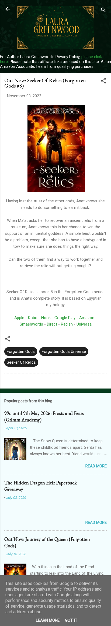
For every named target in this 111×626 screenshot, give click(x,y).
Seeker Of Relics (21, 362)
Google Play (64, 317)
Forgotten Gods (21, 351)
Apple (19, 317)
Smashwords (31, 324)
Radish (67, 324)
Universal (84, 324)
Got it (71, 620)
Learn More (48, 620)
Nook (46, 317)
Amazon (86, 317)
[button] (103, 82)
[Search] (103, 11)
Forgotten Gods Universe (64, 351)
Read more (96, 466)
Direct (52, 324)
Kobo (32, 317)
